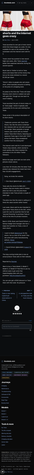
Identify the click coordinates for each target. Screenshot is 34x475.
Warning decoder (6, 433)
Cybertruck (4, 417)
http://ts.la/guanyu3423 (17, 275)
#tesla (12, 240)
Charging (4, 386)
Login (30, 320)
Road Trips (4, 400)
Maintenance (5, 388)
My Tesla (4, 427)
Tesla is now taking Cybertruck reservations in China (8, 295)
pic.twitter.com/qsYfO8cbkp (13, 242)
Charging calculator (6, 439)
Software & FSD (5, 394)
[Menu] (31, 3)
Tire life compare (6, 430)
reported (24, 61)
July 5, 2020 (26, 181)
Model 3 (3, 414)
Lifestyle (5, 27)
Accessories (4, 397)
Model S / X (4, 419)
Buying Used (5, 403)
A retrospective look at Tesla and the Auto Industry (25, 294)
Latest (3, 445)
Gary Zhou (7, 40)
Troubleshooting (6, 391)
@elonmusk (18, 233)
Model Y (3, 411)
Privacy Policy (6, 472)
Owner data (4, 442)
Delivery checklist (6, 436)
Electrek (14, 261)
